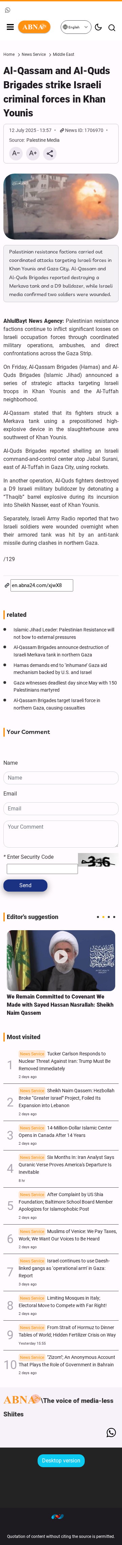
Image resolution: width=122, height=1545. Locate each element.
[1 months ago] (61, 960)
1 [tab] (98, 917)
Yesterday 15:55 (32, 1343)
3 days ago (28, 1284)
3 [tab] (109, 917)
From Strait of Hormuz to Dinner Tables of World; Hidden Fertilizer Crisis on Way (67, 1331)
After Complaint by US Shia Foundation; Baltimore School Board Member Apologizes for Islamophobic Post (66, 1202)
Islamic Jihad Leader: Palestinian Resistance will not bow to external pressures (64, 633)
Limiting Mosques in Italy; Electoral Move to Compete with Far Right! (63, 1301)
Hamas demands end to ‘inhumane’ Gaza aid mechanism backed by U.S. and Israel (60, 669)
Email (10, 793)
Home (9, 54)
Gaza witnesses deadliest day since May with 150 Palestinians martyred (65, 686)
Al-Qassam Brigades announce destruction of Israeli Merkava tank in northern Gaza (61, 651)
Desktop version (61, 1460)
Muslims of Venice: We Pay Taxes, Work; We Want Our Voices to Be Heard (68, 1235)
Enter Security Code (28, 857)
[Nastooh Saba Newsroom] (61, 1516)
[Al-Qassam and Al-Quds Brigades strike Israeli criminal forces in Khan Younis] (61, 207)
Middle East (63, 54)
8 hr (22, 1181)
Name (10, 763)
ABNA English (39, 27)
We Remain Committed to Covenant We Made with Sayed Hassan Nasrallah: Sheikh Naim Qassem (60, 1004)
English (74, 27)
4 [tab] (114, 917)
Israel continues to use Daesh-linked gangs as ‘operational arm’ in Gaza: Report (64, 1268)
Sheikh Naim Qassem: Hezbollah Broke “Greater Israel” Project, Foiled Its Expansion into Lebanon (67, 1098)
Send (25, 885)
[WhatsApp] (111, 1432)
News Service (34, 54)
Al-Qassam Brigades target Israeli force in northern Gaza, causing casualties (57, 704)
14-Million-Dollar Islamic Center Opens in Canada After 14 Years (65, 1131)
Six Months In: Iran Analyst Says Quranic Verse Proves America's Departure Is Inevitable (66, 1165)
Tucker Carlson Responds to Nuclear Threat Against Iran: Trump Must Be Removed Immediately (64, 1061)
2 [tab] (103, 917)
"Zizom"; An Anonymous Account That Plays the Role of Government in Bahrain (67, 1361)
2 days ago (28, 1077)
